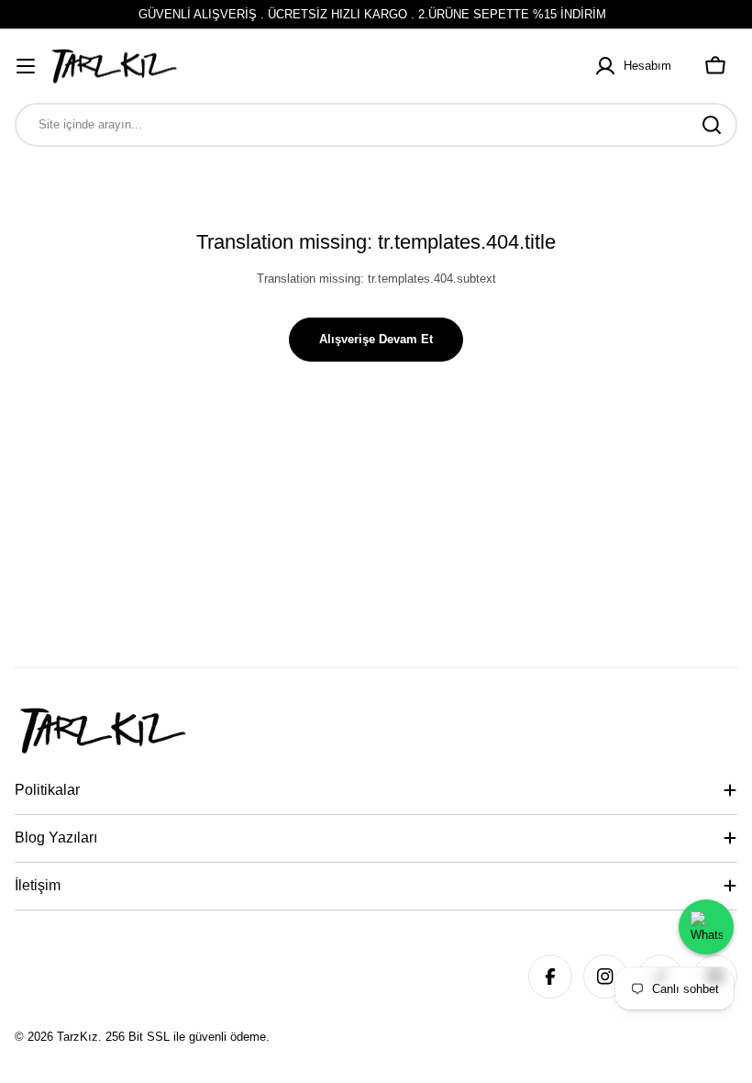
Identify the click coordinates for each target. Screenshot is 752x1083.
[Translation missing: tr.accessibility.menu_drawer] (26, 66)
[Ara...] (712, 125)
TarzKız (77, 1037)
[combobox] (376, 125)
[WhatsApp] (706, 927)
